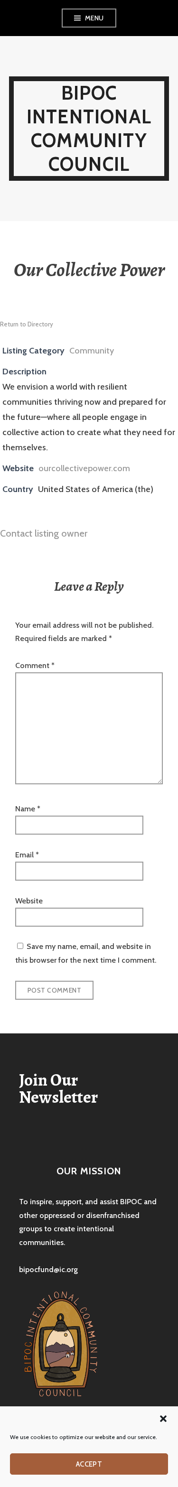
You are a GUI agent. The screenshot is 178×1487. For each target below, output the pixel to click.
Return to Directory (26, 324)
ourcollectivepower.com (84, 468)
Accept (89, 1464)
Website (29, 900)
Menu (94, 18)
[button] (163, 1418)
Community (91, 350)
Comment (35, 665)
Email (27, 854)
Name (27, 808)
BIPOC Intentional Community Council (89, 128)
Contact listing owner (43, 533)
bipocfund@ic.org (48, 1269)
